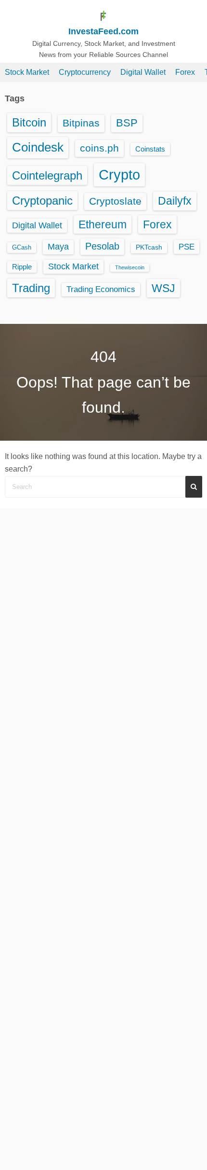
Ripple (22, 267)
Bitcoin (29, 122)
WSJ (163, 288)
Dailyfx (175, 201)
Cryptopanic (42, 200)
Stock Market (27, 72)
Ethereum (102, 224)
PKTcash (149, 247)
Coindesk (38, 147)
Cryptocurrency (85, 72)
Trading (31, 287)
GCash (21, 247)
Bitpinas (81, 123)
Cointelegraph (47, 175)
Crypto (119, 174)
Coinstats (150, 149)
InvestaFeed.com (103, 31)
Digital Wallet (143, 72)
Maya (58, 246)
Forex (185, 72)
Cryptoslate (115, 201)
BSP (127, 123)
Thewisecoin (129, 267)
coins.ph (99, 147)
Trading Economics (100, 289)
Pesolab (102, 246)
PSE (186, 246)
